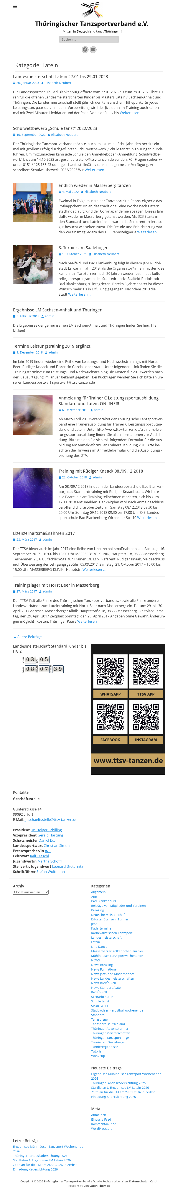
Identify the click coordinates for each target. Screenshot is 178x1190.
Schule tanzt (100, 1001)
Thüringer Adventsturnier (110, 1028)
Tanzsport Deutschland (108, 1024)
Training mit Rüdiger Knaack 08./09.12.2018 (101, 471)
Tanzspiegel (100, 1019)
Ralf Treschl (39, 856)
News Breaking (102, 965)
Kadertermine (101, 928)
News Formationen (105, 969)
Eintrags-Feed (101, 1119)
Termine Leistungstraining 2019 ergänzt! (52, 346)
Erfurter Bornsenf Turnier (110, 919)
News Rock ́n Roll (103, 983)
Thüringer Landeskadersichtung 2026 (118, 1083)
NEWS (95, 960)
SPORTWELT (100, 1006)
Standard (98, 1015)
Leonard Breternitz (67, 866)
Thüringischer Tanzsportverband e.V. (92, 24)
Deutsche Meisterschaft (108, 915)
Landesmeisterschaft (106, 937)
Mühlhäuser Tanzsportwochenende (117, 956)
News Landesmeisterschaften (112, 978)
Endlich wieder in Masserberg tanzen (95, 185)
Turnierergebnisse (104, 1047)
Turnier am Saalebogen (108, 1042)
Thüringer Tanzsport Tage (110, 1038)
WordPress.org (101, 1128)
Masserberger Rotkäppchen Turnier (117, 951)
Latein (95, 942)
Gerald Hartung (50, 835)
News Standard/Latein (107, 987)
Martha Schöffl (50, 861)
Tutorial (96, 1051)
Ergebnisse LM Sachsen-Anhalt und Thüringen (57, 310)
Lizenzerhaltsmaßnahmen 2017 (44, 533)
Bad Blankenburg (103, 901)
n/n (48, 850)
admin (49, 316)
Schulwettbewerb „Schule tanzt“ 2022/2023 (55, 128)
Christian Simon (57, 845)
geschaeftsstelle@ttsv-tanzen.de (51, 819)
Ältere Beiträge (27, 636)
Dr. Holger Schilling (46, 830)
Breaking (97, 910)
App (94, 896)
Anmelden (98, 1115)
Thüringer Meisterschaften (110, 1033)
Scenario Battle (102, 997)
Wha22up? (98, 1056)
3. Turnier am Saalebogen (84, 247)
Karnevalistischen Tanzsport (111, 933)
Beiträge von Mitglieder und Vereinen (118, 906)
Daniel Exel (47, 840)
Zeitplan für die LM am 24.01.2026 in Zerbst (123, 1092)
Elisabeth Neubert (58, 83)
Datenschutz (138, 1181)
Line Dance (99, 946)
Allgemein (98, 892)
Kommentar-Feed (103, 1124)
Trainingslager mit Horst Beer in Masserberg (56, 585)
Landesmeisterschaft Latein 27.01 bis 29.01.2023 (60, 76)
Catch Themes (99, 1186)
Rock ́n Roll (99, 992)
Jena (94, 924)
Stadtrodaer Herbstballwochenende (117, 1010)
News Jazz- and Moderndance (113, 974)
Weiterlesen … (131, 112)
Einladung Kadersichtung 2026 (113, 1097)
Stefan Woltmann (50, 871)
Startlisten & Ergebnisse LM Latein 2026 (120, 1087)
